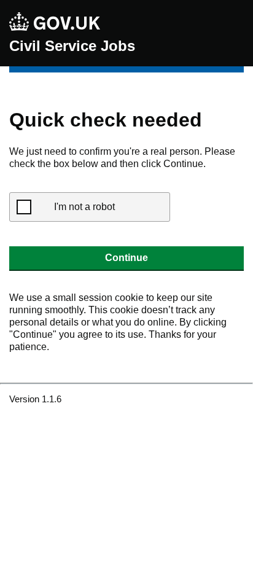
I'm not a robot (84, 206)
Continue (126, 257)
